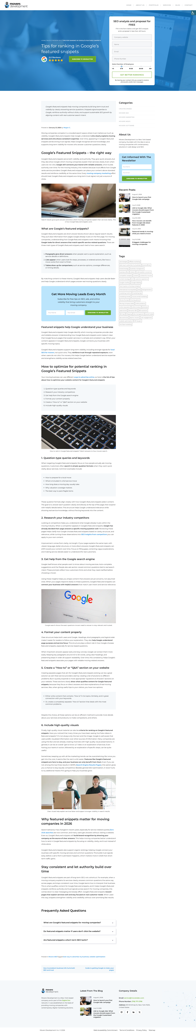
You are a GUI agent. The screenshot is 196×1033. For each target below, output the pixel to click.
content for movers (146, 275)
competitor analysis (126, 275)
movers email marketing (139, 296)
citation (132, 272)
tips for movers (134, 317)
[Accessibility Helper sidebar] (193, 12)
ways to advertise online (84, 377)
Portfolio (154, 5)
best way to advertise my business (76, 957)
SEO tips (122, 314)
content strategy (125, 279)
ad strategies (123, 261)
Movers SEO (56, 40)
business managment (137, 268)
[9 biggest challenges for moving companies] (124, 243)
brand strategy (124, 268)
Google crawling (125, 282)
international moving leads (128, 289)
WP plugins (137, 321)
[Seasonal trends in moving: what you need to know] (124, 232)
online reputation (125, 307)
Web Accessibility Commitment (105, 1030)
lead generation (147, 289)
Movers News (124, 121)
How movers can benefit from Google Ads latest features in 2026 (141, 223)
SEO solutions (143, 310)
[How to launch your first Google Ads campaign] (124, 197)
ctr (132, 279)
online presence (140, 303)
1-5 (113, 68)
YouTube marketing (126, 324)
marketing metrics (125, 293)
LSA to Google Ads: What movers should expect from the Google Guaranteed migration (143, 211)
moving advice (135, 300)
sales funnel (123, 310)
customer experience (141, 279)
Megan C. (66, 128)
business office (124, 272)
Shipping (129, 314)
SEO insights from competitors (94, 534)
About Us (140, 5)
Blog (177, 5)
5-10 (121, 68)
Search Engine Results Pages (88, 765)
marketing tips (137, 293)
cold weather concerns (144, 272)
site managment (139, 314)
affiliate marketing (134, 261)
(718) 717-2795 (137, 1001)
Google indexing (136, 282)
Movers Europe (124, 300)
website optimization (97, 957)
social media (149, 314)
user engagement (146, 317)
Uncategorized (125, 109)
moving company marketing (99, 173)
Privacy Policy (141, 1030)
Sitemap (152, 1030)
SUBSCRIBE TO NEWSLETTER (82, 59)
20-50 (141, 68)
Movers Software (126, 125)
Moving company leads (127, 303)
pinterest (145, 307)
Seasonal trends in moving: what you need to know (142, 233)
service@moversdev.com (134, 998)
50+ (150, 68)
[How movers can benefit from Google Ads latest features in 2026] (124, 221)
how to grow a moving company (130, 286)
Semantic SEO (132, 310)
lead (139, 289)
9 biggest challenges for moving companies (141, 243)
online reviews (136, 307)
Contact (188, 5)
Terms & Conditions (127, 1030)
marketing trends (125, 296)
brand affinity (146, 265)
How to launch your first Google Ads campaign (141, 198)
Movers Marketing (127, 117)
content (135, 275)
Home (128, 5)
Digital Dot (66, 1000)
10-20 (131, 68)
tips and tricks (124, 317)
